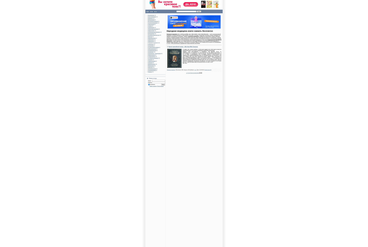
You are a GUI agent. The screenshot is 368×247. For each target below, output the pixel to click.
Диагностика (151, 30)
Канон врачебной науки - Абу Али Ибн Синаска (183, 46)
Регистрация (160, 86)
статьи (151, 11)
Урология (150, 62)
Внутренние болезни (153, 21)
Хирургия (150, 67)
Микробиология (152, 38)
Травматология (151, 61)
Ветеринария (151, 19)
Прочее (150, 71)
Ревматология (151, 55)
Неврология (151, 41)
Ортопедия (150, 45)
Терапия (150, 59)
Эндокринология (152, 68)
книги (147, 11)
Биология (150, 18)
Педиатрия (150, 52)
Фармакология (151, 64)
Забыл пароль (153, 86)
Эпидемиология (152, 70)
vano (195, 69)
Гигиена (150, 25)
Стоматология (151, 56)
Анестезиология (152, 16)
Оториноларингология (153, 47)
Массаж (150, 36)
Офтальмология (152, 48)
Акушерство (151, 15)
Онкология (150, 44)
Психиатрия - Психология (154, 53)
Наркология (151, 39)
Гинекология (151, 27)
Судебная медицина (153, 58)
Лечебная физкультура (153, 35)
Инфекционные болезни (154, 32)
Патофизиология (152, 50)
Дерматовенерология (153, 29)
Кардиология (151, 33)
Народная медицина (153, 42)
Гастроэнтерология (152, 22)
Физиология (151, 65)
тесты (155, 11)
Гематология (151, 24)
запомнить (152, 84)
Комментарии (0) (208, 69)
